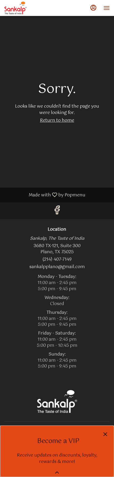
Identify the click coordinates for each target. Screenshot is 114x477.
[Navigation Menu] (106, 7)
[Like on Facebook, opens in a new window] (57, 212)
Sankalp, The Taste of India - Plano (57, 401)
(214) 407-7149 (57, 260)
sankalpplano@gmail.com (57, 267)
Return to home (57, 120)
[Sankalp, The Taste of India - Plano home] (28, 8)
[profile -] (93, 8)
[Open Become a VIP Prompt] (57, 472)
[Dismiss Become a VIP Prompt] (105, 434)
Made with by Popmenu (44, 195)
